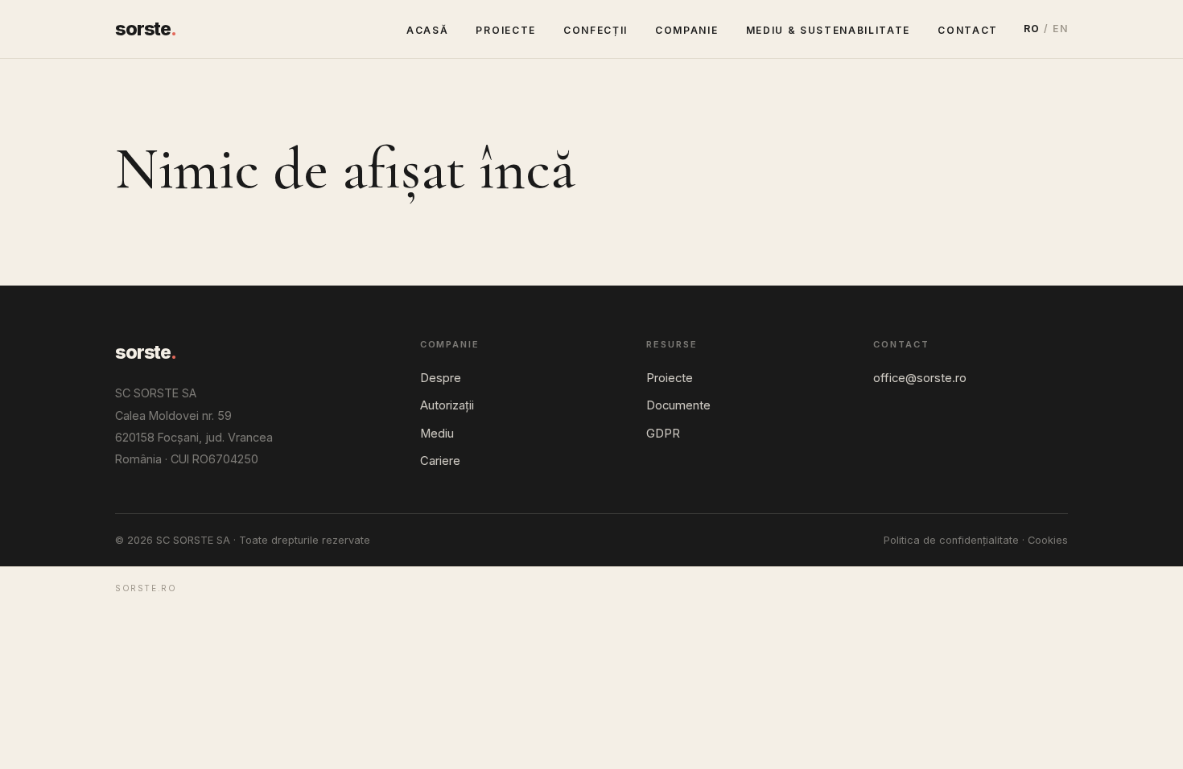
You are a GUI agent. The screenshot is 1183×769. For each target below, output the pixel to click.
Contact (968, 30)
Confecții (595, 30)
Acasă (427, 30)
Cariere (440, 461)
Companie (686, 30)
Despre (440, 378)
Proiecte (505, 30)
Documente (678, 405)
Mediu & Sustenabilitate (828, 30)
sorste (145, 29)
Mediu (437, 433)
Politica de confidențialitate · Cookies (976, 540)
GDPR (663, 433)
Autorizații (447, 405)
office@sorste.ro (920, 378)
